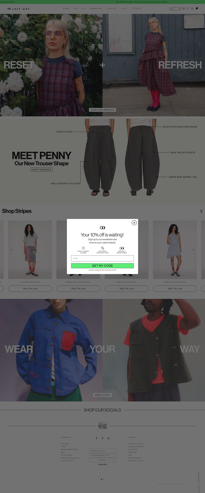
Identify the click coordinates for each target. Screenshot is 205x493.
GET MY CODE (102, 266)
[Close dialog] (134, 222)
